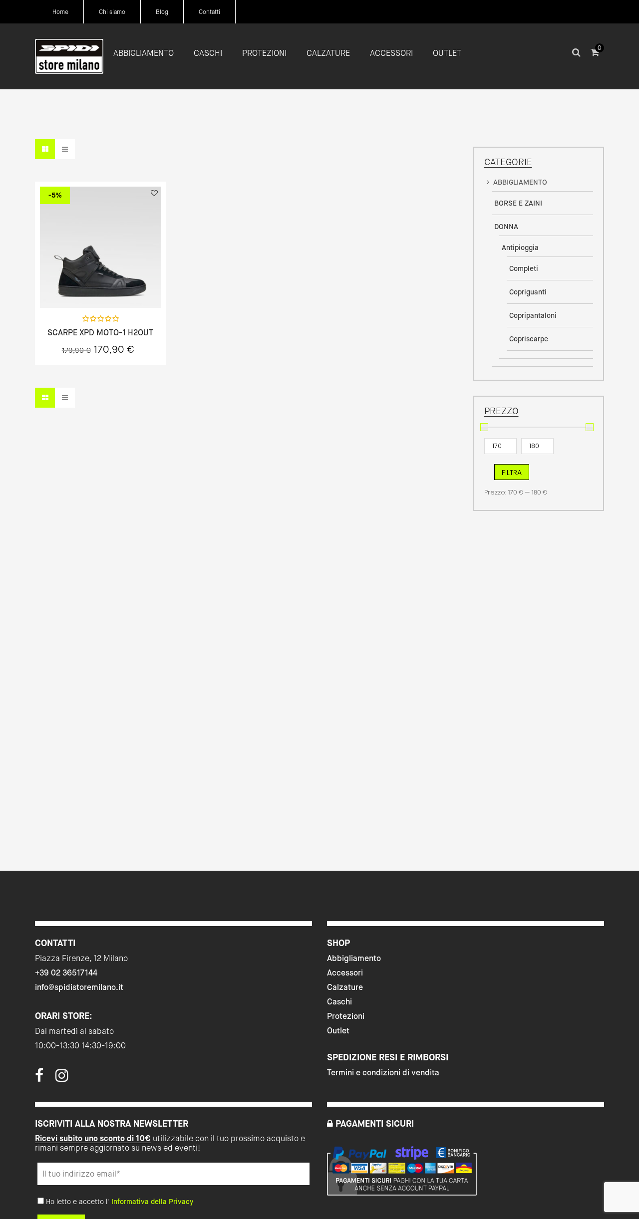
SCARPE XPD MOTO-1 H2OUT (100, 332)
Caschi (339, 1001)
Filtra (512, 473)
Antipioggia (520, 247)
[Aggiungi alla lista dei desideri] (154, 193)
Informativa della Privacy (152, 1202)
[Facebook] (39, 1078)
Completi (523, 268)
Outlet (338, 1030)
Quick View (73, 285)
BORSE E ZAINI (518, 203)
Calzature (345, 987)
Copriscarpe (528, 339)
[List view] (65, 149)
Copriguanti (528, 292)
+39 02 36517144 (66, 972)
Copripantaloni (533, 315)
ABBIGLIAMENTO (520, 182)
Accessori (345, 972)
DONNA (506, 227)
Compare (126, 285)
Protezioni (345, 1016)
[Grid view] (45, 149)
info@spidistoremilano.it (79, 987)
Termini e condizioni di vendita (383, 1072)
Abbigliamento (354, 958)
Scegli (100, 285)
